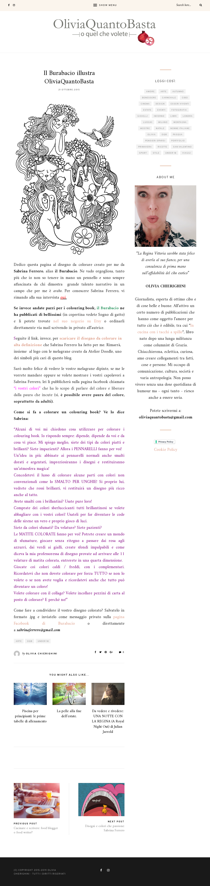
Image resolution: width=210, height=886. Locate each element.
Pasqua (178, 134)
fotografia (179, 110)
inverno (159, 116)
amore (150, 91)
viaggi (186, 153)
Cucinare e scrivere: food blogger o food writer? (36, 830)
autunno (178, 91)
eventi (161, 110)
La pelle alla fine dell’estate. (69, 713)
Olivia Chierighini (41, 653)
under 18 (43, 641)
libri (173, 116)
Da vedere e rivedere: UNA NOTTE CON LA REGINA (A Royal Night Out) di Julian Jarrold (108, 721)
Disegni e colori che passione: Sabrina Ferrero (104, 828)
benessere (149, 97)
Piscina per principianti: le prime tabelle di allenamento (30, 716)
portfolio (178, 140)
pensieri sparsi (155, 140)
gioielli (142, 116)
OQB (29, 641)
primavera (145, 147)
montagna (180, 122)
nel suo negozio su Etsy (77, 321)
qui (63, 297)
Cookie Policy (165, 449)
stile (156, 153)
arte (19, 641)
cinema (145, 104)
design (160, 104)
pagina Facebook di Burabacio (69, 620)
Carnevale (169, 97)
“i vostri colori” (27, 388)
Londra (188, 116)
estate (147, 110)
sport (143, 153)
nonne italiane (180, 128)
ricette (162, 147)
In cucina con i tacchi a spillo (165, 329)
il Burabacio (108, 308)
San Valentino (182, 147)
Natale (160, 128)
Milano (163, 122)
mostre (145, 128)
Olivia (151, 134)
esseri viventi (180, 104)
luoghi (147, 122)
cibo (185, 97)
